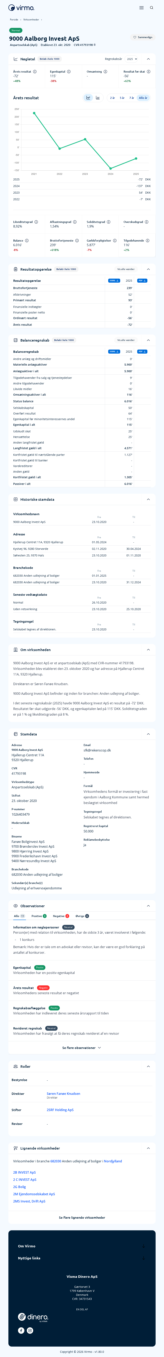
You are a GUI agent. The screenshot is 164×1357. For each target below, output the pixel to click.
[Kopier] (94, 44)
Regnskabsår (113, 59)
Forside (14, 19)
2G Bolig (19, 1187)
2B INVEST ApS (24, 1172)
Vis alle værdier (126, 269)
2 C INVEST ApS (24, 1179)
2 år (112, 97)
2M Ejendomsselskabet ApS (34, 1194)
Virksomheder (31, 19)
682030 (56, 1161)
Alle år (143, 97)
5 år (122, 97)
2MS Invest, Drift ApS (29, 1201)
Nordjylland (113, 1161)
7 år (131, 97)
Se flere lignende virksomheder (82, 1217)
